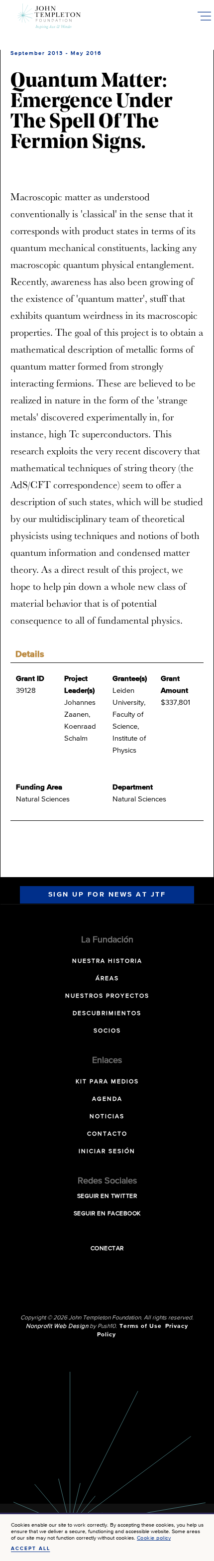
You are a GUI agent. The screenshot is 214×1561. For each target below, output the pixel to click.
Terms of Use (140, 1326)
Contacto (107, 1134)
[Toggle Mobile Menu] (204, 16)
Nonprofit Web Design (57, 1326)
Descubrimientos (107, 1014)
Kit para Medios (107, 1082)
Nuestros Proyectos (107, 996)
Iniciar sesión (107, 1152)
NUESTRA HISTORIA (107, 961)
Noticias (107, 1117)
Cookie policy (154, 1538)
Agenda (107, 1099)
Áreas (107, 979)
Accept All (30, 1548)
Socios (107, 1031)
